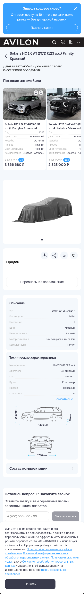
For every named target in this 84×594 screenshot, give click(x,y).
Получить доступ (42, 27)
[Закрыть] (75, 8)
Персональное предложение (42, 282)
